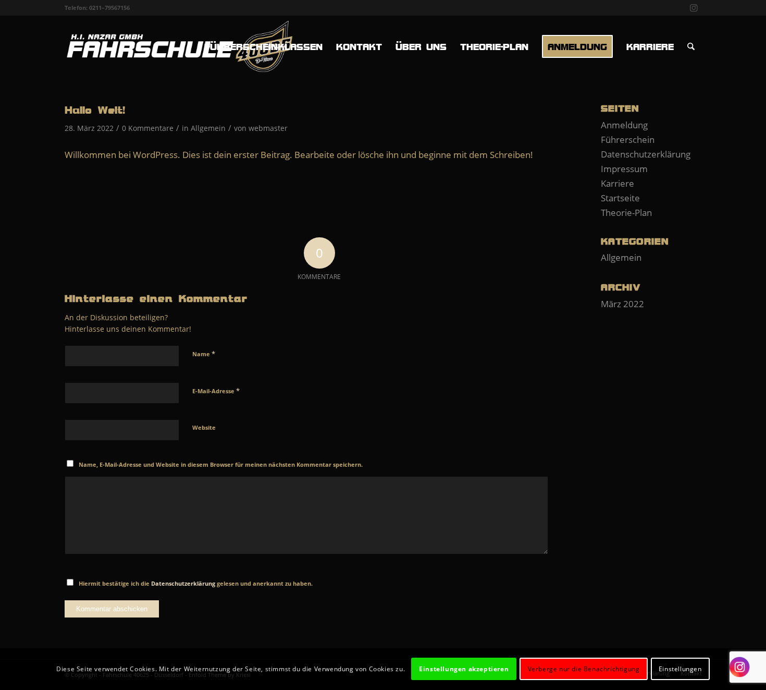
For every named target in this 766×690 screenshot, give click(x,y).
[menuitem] (263, 46)
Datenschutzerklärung (183, 583)
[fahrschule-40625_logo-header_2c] (179, 46)
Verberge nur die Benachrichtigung (584, 668)
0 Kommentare (148, 128)
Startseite (620, 198)
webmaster (268, 128)
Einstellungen (680, 668)
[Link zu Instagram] (694, 8)
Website (204, 427)
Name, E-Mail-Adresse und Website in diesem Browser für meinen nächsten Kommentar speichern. (221, 464)
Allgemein (208, 128)
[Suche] (691, 46)
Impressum (624, 169)
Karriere (617, 183)
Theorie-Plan (626, 213)
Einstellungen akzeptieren (464, 668)
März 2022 (622, 304)
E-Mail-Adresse (216, 390)
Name (203, 353)
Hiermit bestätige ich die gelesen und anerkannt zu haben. (196, 583)
